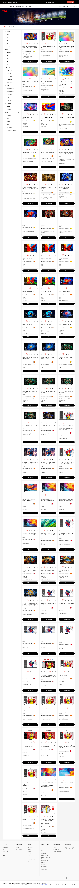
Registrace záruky (44, 860)
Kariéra (54, 847)
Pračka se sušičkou (19, 849)
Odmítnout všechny (60, 884)
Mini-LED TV (5, 847)
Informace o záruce (32, 863)
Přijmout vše (52, 884)
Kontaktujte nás (31, 865)
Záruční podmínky (44, 855)
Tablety (29, 849)
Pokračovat (70, 2)
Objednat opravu (31, 867)
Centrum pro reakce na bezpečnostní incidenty (57, 852)
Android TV (5, 851)
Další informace (30, 61)
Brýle (29, 855)
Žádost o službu (44, 862)
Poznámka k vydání (32, 873)
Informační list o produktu (27, 51)
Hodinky (29, 853)
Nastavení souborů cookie (70, 884)
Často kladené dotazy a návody (45, 849)
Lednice (17, 847)
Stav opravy (43, 864)
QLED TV (5, 849)
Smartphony (30, 847)
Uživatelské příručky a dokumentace (45, 853)
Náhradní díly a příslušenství (31, 870)
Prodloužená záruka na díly (45, 858)
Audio (4, 858)
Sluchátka (30, 851)
